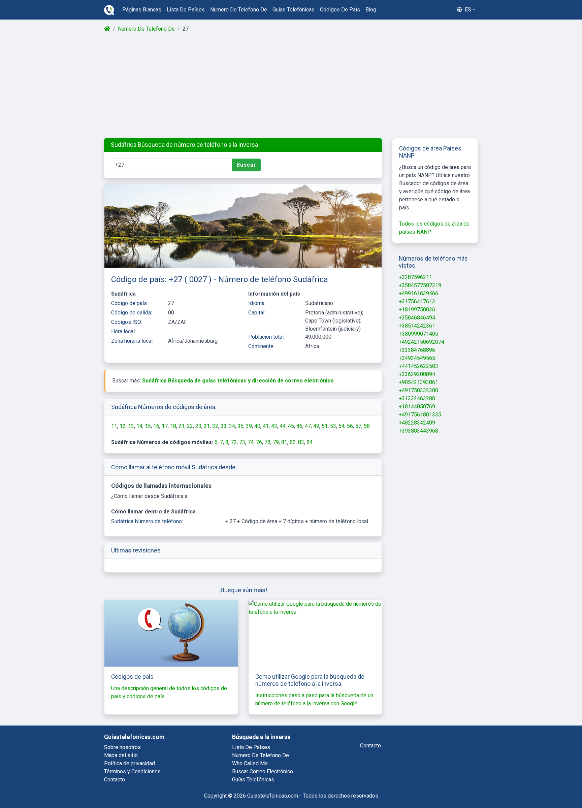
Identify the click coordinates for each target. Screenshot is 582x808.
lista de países (186, 9)
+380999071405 (418, 334)
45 (291, 426)
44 (283, 426)
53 (333, 426)
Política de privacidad (129, 763)
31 (207, 426)
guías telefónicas (293, 9)
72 (234, 442)
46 (299, 426)
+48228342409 (417, 422)
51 (325, 426)
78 (267, 442)
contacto (370, 745)
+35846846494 (417, 317)
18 (173, 426)
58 (367, 426)
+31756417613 (417, 301)
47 (308, 426)
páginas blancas (141, 9)
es (467, 9)
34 (232, 426)
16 (156, 426)
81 (284, 442)
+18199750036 (417, 309)
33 (224, 426)
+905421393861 (418, 382)
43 (274, 426)
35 (240, 426)
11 (114, 426)
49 (316, 426)
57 (358, 426)
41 (266, 426)
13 (131, 426)
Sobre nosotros (122, 747)
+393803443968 (418, 431)
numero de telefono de (238, 9)
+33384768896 (417, 350)
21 (182, 426)
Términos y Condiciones (132, 771)
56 (350, 426)
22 (190, 426)
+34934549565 (417, 358)
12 (123, 426)
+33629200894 (417, 374)
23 (198, 426)
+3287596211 (415, 277)
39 (249, 426)
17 (165, 426)
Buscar (246, 165)
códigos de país (340, 9)
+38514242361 (417, 326)
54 (341, 426)
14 (139, 426)
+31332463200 (417, 398)
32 (215, 426)
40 (257, 426)
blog (370, 9)
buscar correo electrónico (262, 771)
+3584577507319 (420, 285)
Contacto (114, 779)
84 (309, 442)
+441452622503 (418, 366)
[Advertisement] (290, 85)
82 (293, 442)
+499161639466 (418, 293)
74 (251, 442)
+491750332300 (418, 390)
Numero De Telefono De (146, 29)
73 (242, 442)
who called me (250, 763)
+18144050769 (417, 406)
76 (259, 442)
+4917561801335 (420, 414)
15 (148, 426)
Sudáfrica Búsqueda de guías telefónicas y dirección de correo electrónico (238, 380)
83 (301, 442)
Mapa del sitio (121, 755)
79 (276, 442)
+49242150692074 (421, 342)
